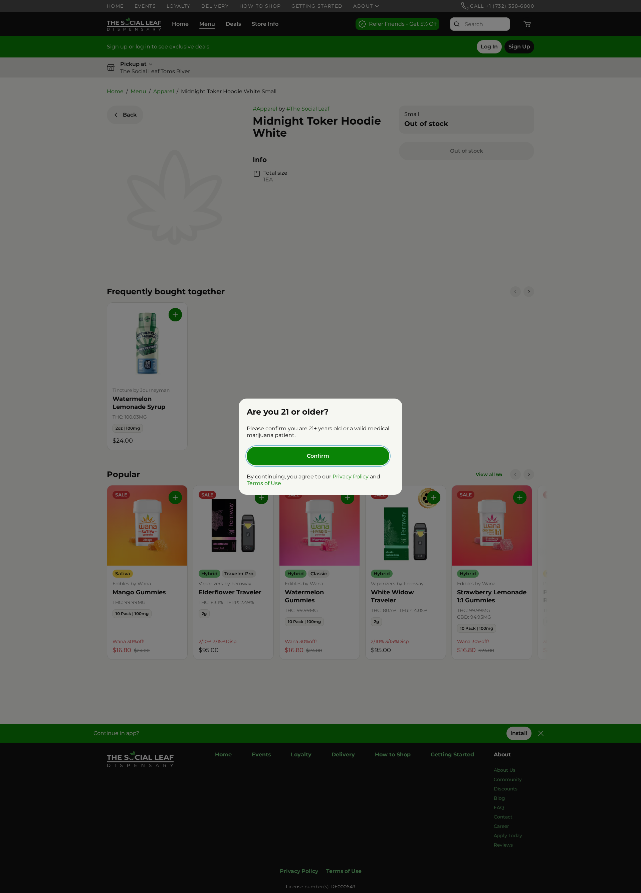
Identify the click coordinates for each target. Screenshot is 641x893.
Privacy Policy (351, 476)
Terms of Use (264, 483)
